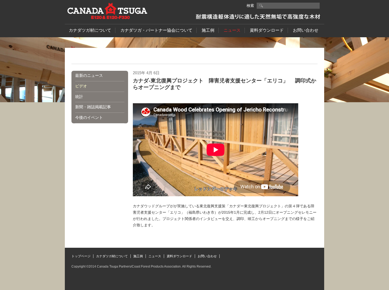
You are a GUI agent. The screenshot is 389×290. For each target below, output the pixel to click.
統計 (79, 96)
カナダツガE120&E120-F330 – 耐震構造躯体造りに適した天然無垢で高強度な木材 (107, 11)
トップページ (81, 256)
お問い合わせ (305, 30)
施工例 (208, 30)
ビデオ (81, 86)
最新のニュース (89, 75)
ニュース (232, 30)
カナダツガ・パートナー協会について (156, 30)
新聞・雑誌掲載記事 (93, 107)
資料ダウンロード (267, 30)
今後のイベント (89, 117)
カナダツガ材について (90, 30)
